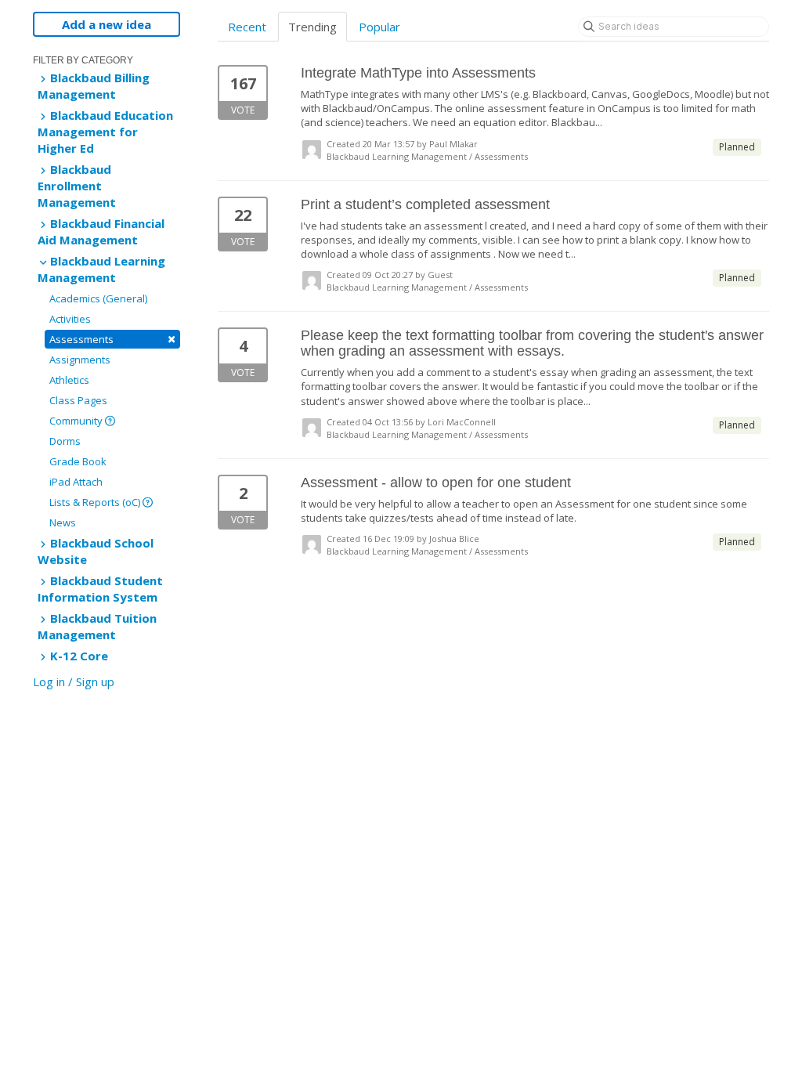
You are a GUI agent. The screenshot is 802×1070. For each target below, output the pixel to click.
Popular (379, 26)
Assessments (112, 339)
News (62, 522)
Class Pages (78, 400)
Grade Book (78, 461)
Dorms (65, 441)
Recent (247, 26)
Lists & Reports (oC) (96, 502)
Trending (312, 26)
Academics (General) (98, 298)
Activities (70, 319)
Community (77, 421)
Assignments (79, 359)
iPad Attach (76, 482)
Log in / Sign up (73, 681)
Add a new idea (106, 24)
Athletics (69, 380)
